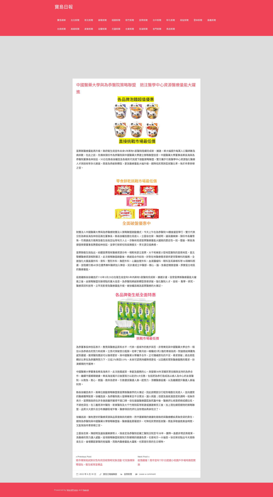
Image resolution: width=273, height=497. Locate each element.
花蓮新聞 (116, 29)
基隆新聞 (102, 20)
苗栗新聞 (143, 20)
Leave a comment (147, 474)
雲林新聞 (198, 20)
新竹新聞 (129, 20)
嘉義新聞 (211, 20)
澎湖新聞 (143, 29)
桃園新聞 (116, 20)
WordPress (72, 489)
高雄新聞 (75, 29)
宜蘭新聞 (102, 29)
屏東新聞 (88, 29)
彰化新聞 (170, 20)
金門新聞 (157, 29)
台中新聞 (157, 20)
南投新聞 (184, 20)
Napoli (86, 489)
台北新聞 (75, 20)
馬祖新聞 (170, 29)
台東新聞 (129, 29)
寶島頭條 (61, 20)
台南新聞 (61, 29)
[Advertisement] (136, 57)
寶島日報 (64, 7)
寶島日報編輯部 (110, 474)
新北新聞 (88, 20)
